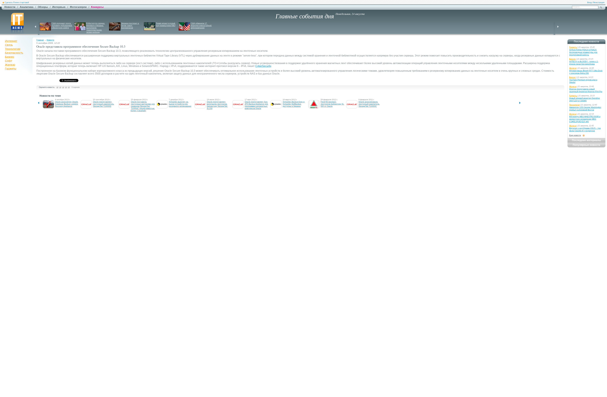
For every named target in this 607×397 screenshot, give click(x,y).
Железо (10, 64)
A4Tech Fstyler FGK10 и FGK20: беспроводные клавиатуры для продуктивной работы (583, 52)
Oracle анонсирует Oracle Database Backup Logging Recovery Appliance (66, 104)
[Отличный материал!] (68, 87)
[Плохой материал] (60, 87)
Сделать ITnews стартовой (17, 2)
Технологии (12, 48)
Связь (9, 45)
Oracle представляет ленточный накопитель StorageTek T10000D (103, 104)
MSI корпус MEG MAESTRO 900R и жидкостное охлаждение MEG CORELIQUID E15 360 (584, 119)
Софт (8, 60)
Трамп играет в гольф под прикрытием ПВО (166, 24)
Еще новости (575, 135)
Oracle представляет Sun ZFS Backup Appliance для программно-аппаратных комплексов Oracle (256, 105)
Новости (50, 40)
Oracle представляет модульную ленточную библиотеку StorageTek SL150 (217, 105)
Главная (40, 40)
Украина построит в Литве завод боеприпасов (130, 25)
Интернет (11, 41)
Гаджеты (10, 68)
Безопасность (14, 52)
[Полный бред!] (57, 87)
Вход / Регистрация (595, 2)
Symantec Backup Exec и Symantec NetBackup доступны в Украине (294, 104)
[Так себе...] (62, 87)
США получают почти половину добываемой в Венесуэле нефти (62, 25)
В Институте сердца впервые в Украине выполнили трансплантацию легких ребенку (95, 27)
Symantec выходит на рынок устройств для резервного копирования (180, 104)
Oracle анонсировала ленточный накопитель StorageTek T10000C (369, 104)
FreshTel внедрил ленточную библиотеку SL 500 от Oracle (332, 104)
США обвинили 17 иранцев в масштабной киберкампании (201, 25)
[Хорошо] (65, 87)
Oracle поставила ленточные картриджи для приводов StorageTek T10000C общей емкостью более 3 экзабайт (143, 106)
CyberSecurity (263, 66)
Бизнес (9, 56)
